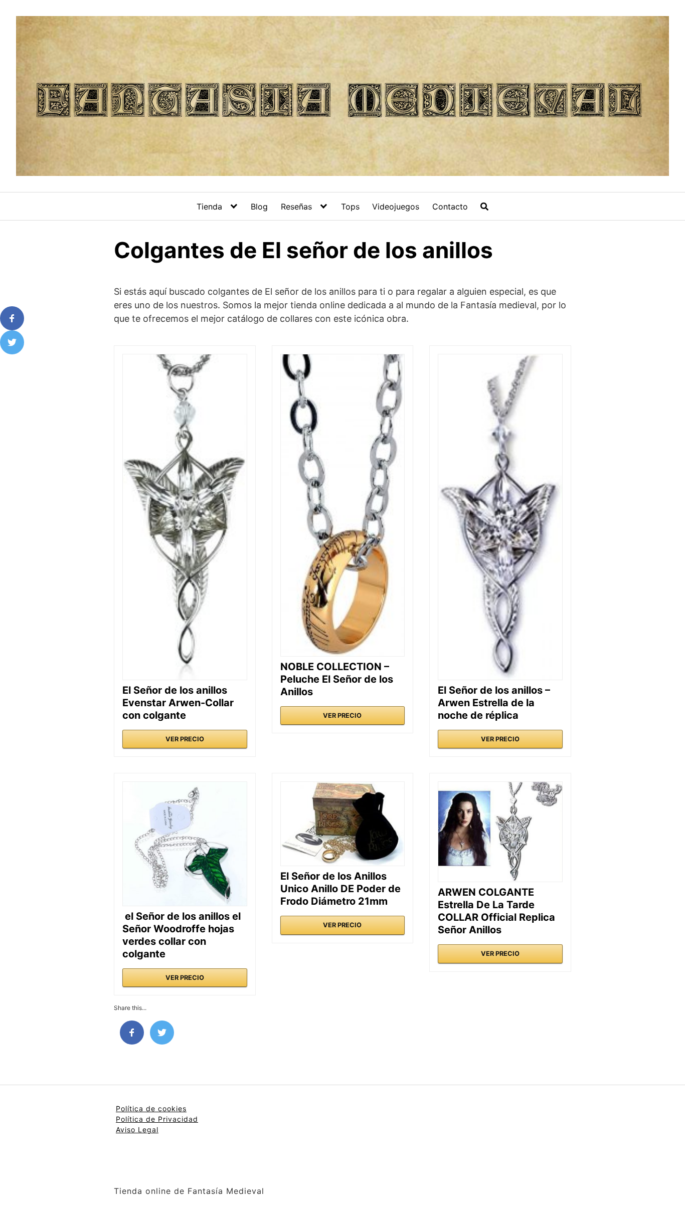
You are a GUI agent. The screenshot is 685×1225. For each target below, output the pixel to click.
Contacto (450, 206)
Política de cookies (151, 1108)
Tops (350, 206)
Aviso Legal (137, 1129)
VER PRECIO (184, 739)
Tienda (209, 206)
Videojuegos (395, 206)
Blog (259, 206)
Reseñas (296, 206)
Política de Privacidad (157, 1119)
